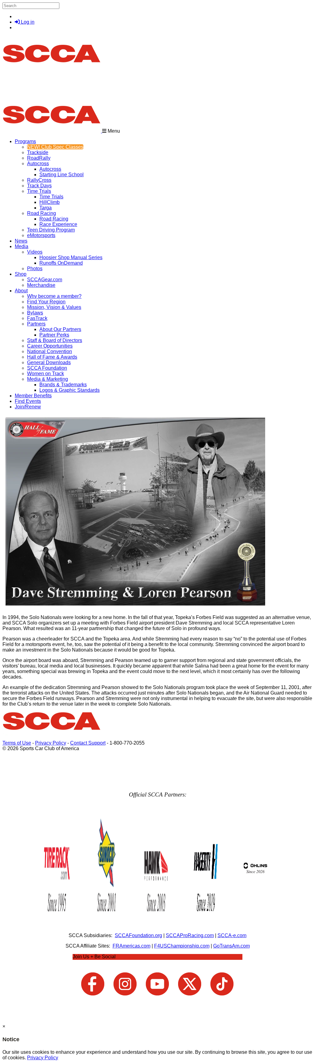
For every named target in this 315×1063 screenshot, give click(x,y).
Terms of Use (16, 743)
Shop (20, 274)
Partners (36, 323)
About (21, 290)
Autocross (38, 163)
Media (21, 246)
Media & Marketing (47, 379)
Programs (25, 141)
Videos (34, 252)
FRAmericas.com (131, 945)
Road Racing (41, 213)
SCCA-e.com (231, 935)
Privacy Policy (50, 743)
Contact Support (88, 743)
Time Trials (39, 191)
